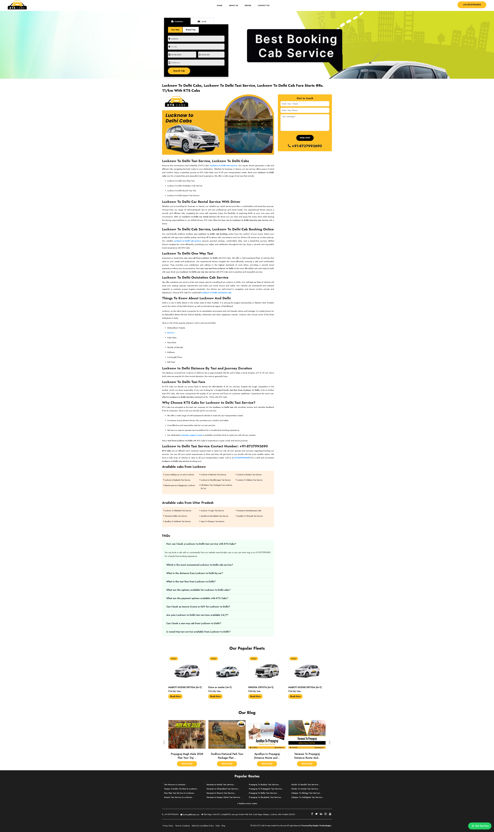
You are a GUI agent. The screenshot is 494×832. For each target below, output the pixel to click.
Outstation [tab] (177, 21)
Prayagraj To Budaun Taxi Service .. (264, 784)
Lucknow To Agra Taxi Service (212, 510)
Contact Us (263, 5)
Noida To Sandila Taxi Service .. (305, 784)
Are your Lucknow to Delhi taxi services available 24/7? (197, 615)
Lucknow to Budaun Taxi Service (249, 474)
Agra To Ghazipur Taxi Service (212, 521)
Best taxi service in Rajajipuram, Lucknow (180, 485)
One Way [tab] (175, 29)
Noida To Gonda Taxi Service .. (305, 788)
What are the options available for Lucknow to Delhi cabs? (198, 590)
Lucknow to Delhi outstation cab (216, 292)
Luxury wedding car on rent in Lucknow (179, 474)
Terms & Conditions (182, 825)
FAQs (218, 825)
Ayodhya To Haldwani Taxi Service (178, 521)
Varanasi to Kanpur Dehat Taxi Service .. (224, 797)
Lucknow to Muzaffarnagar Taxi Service (216, 480)
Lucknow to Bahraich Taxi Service (213, 474)
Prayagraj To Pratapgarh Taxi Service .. (266, 788)
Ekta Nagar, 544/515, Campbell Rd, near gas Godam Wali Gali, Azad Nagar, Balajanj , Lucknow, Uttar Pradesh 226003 (249, 814)
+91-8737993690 (472, 4)
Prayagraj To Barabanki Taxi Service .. (266, 797)
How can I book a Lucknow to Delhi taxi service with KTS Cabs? (201, 544)
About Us (233, 5)
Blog (223, 825)
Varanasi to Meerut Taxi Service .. (221, 793)
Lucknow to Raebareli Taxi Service (177, 480)
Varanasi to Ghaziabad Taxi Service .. (223, 788)
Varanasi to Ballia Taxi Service (176, 516)
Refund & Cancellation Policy (203, 825)
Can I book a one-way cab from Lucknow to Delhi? (193, 623)
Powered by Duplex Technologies (316, 825)
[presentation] (164, 742)
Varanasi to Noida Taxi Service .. (220, 784)
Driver (248, 5)
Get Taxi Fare (482, 825)
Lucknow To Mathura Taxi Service (249, 480)
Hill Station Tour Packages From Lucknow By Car (216, 487)
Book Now (175, 696)
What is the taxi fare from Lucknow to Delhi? (191, 581)
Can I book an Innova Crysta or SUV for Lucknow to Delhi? (198, 606)
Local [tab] (201, 21)
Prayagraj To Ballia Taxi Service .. (264, 793)
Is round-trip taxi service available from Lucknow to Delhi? (198, 631)
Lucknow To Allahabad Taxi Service (178, 510)
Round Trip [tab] (191, 29)
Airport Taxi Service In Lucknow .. (179, 797)
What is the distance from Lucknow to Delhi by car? (195, 573)
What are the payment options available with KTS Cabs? (197, 598)
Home (221, 5)
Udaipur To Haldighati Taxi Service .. (307, 797)
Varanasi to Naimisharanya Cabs (249, 510)
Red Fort (170, 332)
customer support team (191, 435)
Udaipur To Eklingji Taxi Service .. (306, 793)
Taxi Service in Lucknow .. (175, 784)
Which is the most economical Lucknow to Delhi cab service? (199, 565)
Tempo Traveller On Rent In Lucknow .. (181, 788)
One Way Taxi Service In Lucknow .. (180, 793)
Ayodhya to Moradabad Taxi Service (214, 516)
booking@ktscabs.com (191, 814)
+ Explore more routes (247, 803)
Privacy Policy (168, 825)
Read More (187, 763)
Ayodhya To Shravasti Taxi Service (250, 516)
